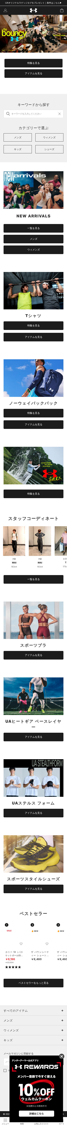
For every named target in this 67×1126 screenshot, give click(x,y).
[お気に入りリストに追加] (21, 943)
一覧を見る (33, 228)
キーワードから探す (34, 105)
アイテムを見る (33, 73)
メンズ (33, 238)
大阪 (14, 559)
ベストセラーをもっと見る (34, 982)
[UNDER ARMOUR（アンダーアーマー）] (33, 10)
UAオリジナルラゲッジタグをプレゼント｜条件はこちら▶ (33, 2)
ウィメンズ (33, 249)
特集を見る (33, 63)
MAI (14, 562)
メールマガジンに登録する (19, 1053)
